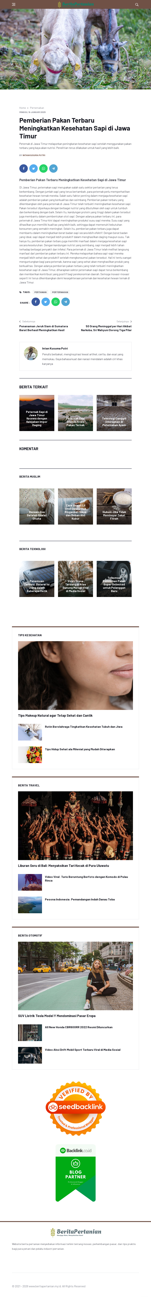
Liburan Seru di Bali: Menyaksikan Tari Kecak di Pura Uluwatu (63, 866)
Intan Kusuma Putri (34, 155)
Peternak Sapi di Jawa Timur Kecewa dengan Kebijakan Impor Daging (37, 418)
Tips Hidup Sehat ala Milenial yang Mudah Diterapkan (80, 749)
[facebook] (23, 168)
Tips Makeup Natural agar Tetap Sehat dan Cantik (55, 715)
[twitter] (33, 168)
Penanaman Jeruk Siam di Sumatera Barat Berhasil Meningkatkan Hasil (43, 328)
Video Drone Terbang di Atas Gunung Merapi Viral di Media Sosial (76, 586)
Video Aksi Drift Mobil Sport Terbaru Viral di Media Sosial (82, 1049)
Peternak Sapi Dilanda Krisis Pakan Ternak (75, 422)
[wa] (43, 168)
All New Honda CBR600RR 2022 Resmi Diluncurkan (79, 1027)
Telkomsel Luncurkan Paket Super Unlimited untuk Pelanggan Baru (114, 584)
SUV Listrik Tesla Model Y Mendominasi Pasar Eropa (57, 1016)
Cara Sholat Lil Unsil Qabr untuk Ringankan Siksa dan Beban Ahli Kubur (75, 512)
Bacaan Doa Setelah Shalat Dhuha (37, 515)
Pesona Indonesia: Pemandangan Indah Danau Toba (80, 899)
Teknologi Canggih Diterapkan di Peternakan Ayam (114, 422)
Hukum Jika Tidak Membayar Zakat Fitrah (114, 515)
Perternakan (37, 107)
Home (22, 107)
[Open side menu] (13, 4)
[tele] (53, 168)
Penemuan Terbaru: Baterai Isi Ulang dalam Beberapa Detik (37, 586)
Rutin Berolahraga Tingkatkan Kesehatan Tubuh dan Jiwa (83, 726)
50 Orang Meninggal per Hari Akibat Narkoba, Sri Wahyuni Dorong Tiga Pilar (106, 328)
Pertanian (40, 292)
